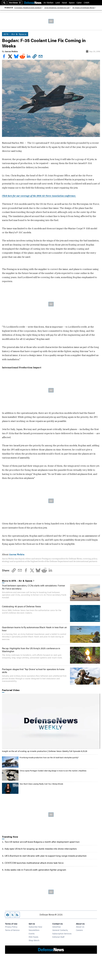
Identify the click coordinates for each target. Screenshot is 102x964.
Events (32, 933)
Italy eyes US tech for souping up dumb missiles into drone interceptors (41, 848)
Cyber (79, 3)
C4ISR (86, 3)
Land (57, 3)
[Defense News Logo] (33, 2)
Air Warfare (48, 3)
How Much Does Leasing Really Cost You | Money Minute (41, 784)
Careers (79, 930)
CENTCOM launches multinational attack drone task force (34, 862)
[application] (51, 721)
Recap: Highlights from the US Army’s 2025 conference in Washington (31, 650)
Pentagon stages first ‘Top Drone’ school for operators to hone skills (33, 671)
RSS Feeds (33, 936)
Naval (64, 3)
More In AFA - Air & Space (17, 580)
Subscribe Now (35, 926)
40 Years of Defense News (83, 8)
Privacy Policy (11, 926)
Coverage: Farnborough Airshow (27, 8)
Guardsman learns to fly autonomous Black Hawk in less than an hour (34, 629)
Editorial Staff (58, 936)
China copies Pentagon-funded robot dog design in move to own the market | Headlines (53, 770)
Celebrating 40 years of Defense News (21, 606)
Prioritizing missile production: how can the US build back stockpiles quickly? (49, 757)
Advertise (56, 926)
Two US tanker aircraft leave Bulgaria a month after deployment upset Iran (42, 841)
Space (72, 3)
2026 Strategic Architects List (56, 8)
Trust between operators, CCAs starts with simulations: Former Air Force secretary (33, 587)
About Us (80, 926)
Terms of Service (12, 930)
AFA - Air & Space (15, 34)
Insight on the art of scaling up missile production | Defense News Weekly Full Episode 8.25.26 (44, 751)
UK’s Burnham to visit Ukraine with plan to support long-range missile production (46, 855)
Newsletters (34, 930)
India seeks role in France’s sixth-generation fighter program (35, 869)
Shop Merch (34, 940)
